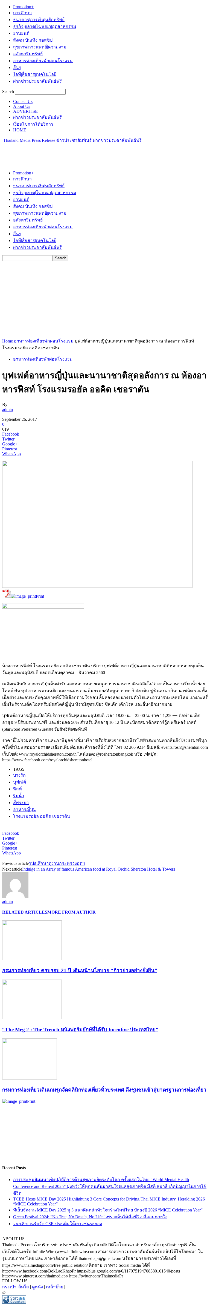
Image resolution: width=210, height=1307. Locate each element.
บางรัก (19, 775)
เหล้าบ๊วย (54, 1287)
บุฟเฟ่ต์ (19, 782)
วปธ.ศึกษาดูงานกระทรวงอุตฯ (57, 863)
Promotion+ (23, 6)
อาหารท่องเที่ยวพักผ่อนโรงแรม (43, 60)
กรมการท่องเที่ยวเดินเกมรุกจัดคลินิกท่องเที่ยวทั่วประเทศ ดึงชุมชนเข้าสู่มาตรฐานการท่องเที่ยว (104, 1090)
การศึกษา (22, 12)
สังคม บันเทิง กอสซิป (32, 40)
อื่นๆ (17, 67)
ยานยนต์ (21, 33)
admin (7, 409)
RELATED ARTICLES (24, 912)
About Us (21, 106)
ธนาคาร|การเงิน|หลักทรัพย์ (39, 19)
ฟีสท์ (17, 789)
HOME (19, 130)
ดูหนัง (37, 1287)
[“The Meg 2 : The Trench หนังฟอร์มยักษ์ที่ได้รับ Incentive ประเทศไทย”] (32, 1017)
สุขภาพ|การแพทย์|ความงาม (39, 47)
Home (7, 341)
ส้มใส (23, 1287)
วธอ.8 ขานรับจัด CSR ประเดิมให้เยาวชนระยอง (57, 1223)
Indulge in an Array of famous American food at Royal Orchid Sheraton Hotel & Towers (98, 869)
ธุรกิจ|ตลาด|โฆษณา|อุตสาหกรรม (44, 26)
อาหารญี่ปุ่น (24, 809)
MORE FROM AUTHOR (71, 912)
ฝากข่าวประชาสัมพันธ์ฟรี (37, 81)
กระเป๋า (9, 1287)
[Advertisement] (66, 152)
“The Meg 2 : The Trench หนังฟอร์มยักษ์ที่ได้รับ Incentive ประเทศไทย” (80, 1029)
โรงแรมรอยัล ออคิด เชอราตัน (41, 816)
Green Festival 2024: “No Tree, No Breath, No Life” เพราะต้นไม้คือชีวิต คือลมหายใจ (90, 1216)
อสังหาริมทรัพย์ (28, 53)
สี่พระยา (21, 802)
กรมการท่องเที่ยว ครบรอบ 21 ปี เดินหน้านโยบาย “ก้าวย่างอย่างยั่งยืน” (79, 970)
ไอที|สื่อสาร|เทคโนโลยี (34, 74)
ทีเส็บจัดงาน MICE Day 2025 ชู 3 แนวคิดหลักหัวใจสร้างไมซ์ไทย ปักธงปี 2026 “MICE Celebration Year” (108, 1210)
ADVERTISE (25, 111)
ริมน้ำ (18, 795)
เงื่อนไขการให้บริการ (33, 124)
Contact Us (23, 101)
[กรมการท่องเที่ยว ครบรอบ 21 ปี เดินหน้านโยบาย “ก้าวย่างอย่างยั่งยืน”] (32, 958)
